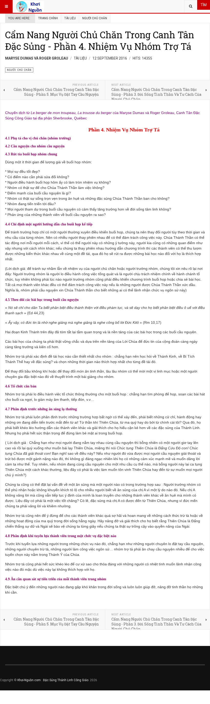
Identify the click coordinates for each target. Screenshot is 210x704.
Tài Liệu (70, 18)
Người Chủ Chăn (94, 18)
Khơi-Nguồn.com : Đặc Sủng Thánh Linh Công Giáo (52, 680)
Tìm (204, 5)
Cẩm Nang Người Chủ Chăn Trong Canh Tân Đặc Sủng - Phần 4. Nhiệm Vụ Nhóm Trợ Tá (99, 40)
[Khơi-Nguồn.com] (30, 6)
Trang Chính (48, 18)
